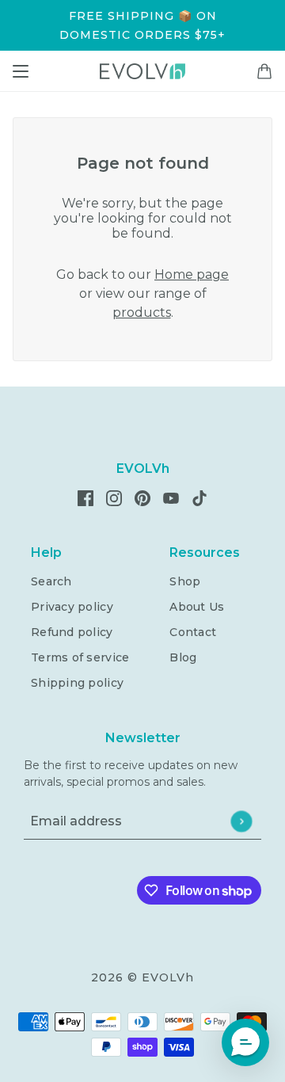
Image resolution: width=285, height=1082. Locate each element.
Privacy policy (72, 607)
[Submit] (241, 821)
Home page (191, 274)
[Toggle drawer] (20, 71)
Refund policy (72, 632)
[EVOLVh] (142, 71)
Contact (192, 632)
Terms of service (80, 657)
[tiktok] (199, 497)
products (141, 312)
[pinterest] (142, 497)
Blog (182, 657)
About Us (196, 607)
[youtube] (171, 497)
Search (51, 581)
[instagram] (114, 497)
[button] (245, 1042)
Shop (184, 581)
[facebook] (85, 497)
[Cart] (264, 71)
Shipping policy (77, 683)
